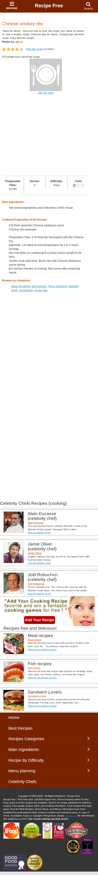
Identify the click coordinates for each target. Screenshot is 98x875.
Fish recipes (34, 668)
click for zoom (46, 92)
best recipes (39, 286)
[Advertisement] (49, 135)
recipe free (41, 290)
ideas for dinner (20, 286)
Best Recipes (20, 728)
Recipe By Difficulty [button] (27, 760)
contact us (70, 815)
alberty (19, 41)
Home (13, 717)
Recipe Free (49, 5)
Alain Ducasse (36, 522)
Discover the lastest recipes (42, 649)
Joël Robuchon (36, 583)
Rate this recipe (34, 49)
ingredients (26, 290)
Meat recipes (34, 639)
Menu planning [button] (26, 771)
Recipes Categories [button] (26, 739)
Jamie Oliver (35, 553)
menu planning (57, 286)
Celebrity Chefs (22, 781)
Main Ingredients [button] (27, 749)
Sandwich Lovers (37, 696)
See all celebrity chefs (39, 532)
